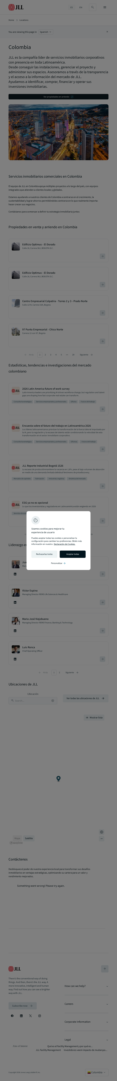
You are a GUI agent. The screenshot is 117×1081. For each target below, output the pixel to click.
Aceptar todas (72, 554)
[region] (58, 540)
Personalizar (58, 563)
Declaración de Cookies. (64, 544)
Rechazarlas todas (44, 554)
